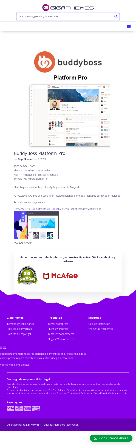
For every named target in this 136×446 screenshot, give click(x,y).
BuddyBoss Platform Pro (39, 153)
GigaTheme (25, 159)
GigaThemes (31, 424)
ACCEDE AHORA (23, 242)
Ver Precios (68, 439)
